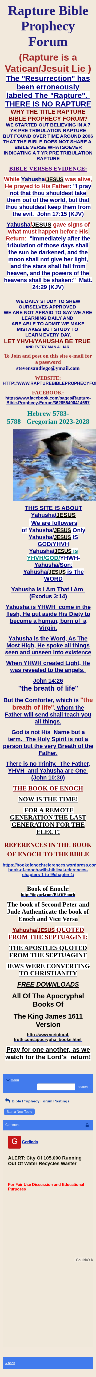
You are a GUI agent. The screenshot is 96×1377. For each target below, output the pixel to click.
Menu (15, 1080)
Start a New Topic (19, 1112)
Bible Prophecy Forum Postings (40, 1101)
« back (10, 1363)
